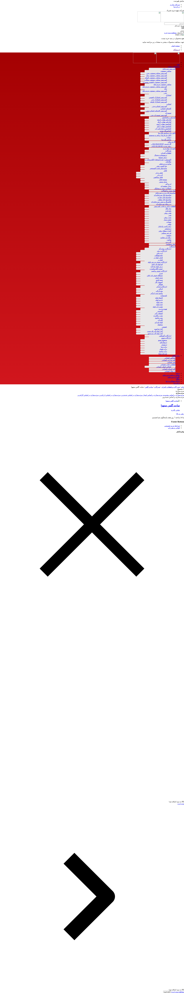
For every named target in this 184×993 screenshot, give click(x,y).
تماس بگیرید (175, 410)
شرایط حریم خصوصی (172, 426)
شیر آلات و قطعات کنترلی (170, 387)
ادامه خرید (167, 992)
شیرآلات (157, 387)
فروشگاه (176, 50)
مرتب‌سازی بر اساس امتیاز (152, 395)
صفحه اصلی (175, 46)
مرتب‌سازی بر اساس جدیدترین (132, 395)
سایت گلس (149, 387)
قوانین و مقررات (174, 428)
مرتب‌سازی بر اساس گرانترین (88, 395)
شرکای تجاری (175, 5)
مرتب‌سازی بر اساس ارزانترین (110, 395)
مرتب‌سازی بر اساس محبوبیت (173, 395)
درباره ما (177, 7)
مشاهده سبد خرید (177, 992)
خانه (182, 387)
